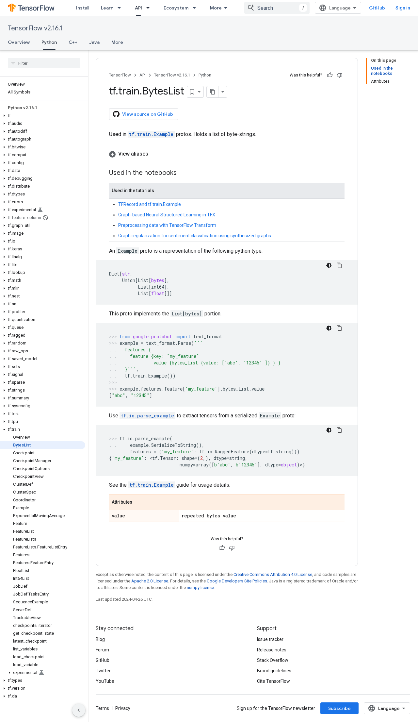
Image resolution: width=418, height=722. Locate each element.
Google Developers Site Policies (237, 581)
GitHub (377, 8)
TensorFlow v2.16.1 (35, 28)
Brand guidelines (274, 670)
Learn (107, 8)
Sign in (402, 7)
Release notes (271, 649)
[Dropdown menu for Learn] (121, 8)
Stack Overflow (272, 660)
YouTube (105, 681)
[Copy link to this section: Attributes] (138, 503)
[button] (42, 116)
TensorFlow (120, 75)
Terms (102, 708)
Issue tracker (270, 639)
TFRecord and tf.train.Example (149, 204)
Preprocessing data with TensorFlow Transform (167, 225)
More (216, 8)
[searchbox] (44, 63)
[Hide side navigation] (78, 710)
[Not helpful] (340, 75)
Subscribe (339, 708)
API (138, 8)
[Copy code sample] (339, 265)
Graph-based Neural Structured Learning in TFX (166, 214)
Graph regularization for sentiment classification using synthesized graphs (194, 235)
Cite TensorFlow (273, 681)
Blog (100, 639)
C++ (73, 42)
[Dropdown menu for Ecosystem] (196, 8)
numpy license (200, 587)
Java (94, 42)
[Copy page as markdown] (212, 91)
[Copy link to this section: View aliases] (154, 154)
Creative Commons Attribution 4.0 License (272, 574)
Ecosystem (176, 8)
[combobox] (277, 8)
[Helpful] (330, 75)
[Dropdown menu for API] (150, 8)
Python (49, 42)
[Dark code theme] (329, 265)
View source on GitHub (147, 114)
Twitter (103, 670)
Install (82, 8)
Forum (102, 649)
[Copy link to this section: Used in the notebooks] (183, 173)
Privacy (122, 708)
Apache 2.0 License (149, 581)
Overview (19, 42)
